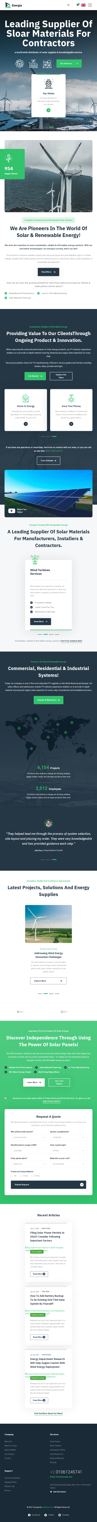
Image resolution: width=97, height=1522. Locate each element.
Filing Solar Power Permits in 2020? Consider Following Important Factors (47, 1236)
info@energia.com (64, 1477)
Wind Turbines (55, 1446)
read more (46, 272)
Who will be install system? (22, 1132)
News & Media (10, 1450)
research (34, 1378)
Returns (8, 1490)
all (15, 1176)
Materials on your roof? (60, 1158)
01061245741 (69, 1471)
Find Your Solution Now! (71, 641)
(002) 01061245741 (54, 451)
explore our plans (61, 376)
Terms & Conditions (12, 1478)
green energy (51, 949)
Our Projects (9, 1454)
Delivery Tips (10, 1486)
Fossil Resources (56, 1454)
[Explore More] (26, 424)
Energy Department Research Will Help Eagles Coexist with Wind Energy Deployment (47, 1363)
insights (39, 1252)
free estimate (47, 460)
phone (37, 1176)
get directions (59, 1492)
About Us (8, 1442)
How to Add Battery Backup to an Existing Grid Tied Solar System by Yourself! (47, 1299)
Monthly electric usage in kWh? (24, 1145)
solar (33, 1252)
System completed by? (59, 1132)
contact (8, 1458)
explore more (40, 981)
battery (41, 1315)
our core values (59, 1082)
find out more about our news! (48, 1413)
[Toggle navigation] (90, 5)
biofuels (53, 1462)
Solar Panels (55, 1442)
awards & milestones (47, 700)
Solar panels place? (19, 1158)
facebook (36, 1515)
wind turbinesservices (40, 571)
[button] (43, 436)
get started (33, 376)
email (25, 1176)
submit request (22, 1185)
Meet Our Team (11, 1446)
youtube (65, 1515)
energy (42, 949)
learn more (32, 1082)
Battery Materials (57, 1458)
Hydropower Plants (57, 1450)
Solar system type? (58, 1145)
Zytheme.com (48, 1507)
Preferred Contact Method (22, 1172)
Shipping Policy (11, 1482)
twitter (51, 1515)
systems (34, 1315)
